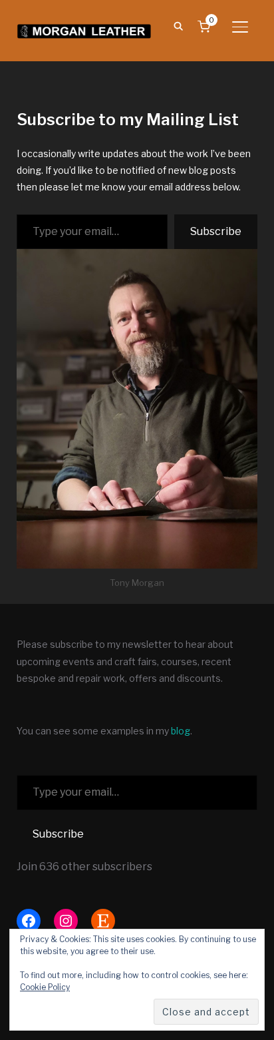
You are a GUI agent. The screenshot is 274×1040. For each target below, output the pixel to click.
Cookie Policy (45, 987)
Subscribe (215, 231)
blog (180, 730)
